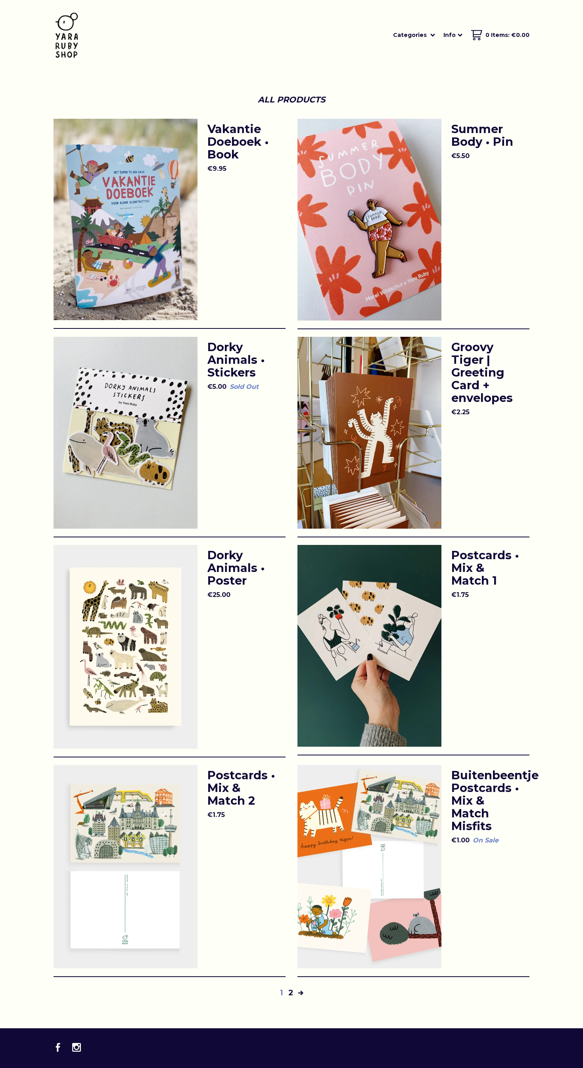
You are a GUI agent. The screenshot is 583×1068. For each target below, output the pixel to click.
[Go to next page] (301, 992)
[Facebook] (58, 1048)
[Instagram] (76, 1048)
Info (449, 35)
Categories (410, 35)
